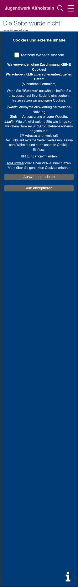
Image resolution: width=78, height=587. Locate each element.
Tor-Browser (15, 163)
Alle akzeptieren (39, 188)
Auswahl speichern (39, 177)
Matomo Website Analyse (42, 55)
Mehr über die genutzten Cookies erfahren (39, 168)
